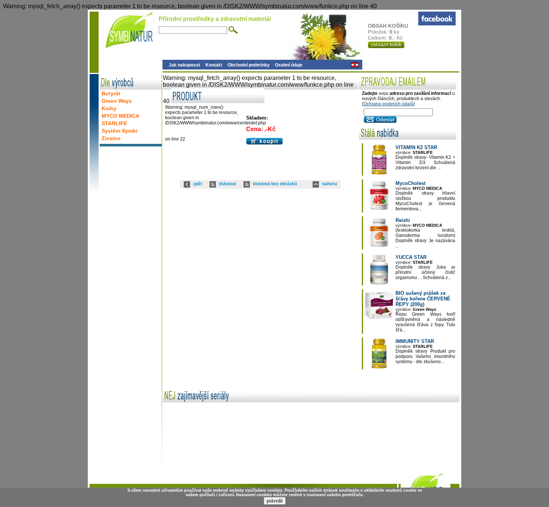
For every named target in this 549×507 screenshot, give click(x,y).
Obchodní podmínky (248, 65)
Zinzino (111, 138)
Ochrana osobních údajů (388, 103)
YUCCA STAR (411, 257)
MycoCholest (410, 183)
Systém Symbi (119, 131)
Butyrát (111, 93)
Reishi (403, 220)
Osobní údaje (289, 65)
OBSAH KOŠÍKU (389, 26)
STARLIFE (114, 123)
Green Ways (117, 101)
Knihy (109, 108)
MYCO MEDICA (120, 116)
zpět (197, 183)
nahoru (329, 183)
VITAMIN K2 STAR (416, 147)
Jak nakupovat (184, 65)
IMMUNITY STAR (415, 341)
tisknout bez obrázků (275, 183)
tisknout (227, 183)
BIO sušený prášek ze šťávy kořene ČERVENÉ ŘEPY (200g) (423, 298)
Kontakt (213, 65)
